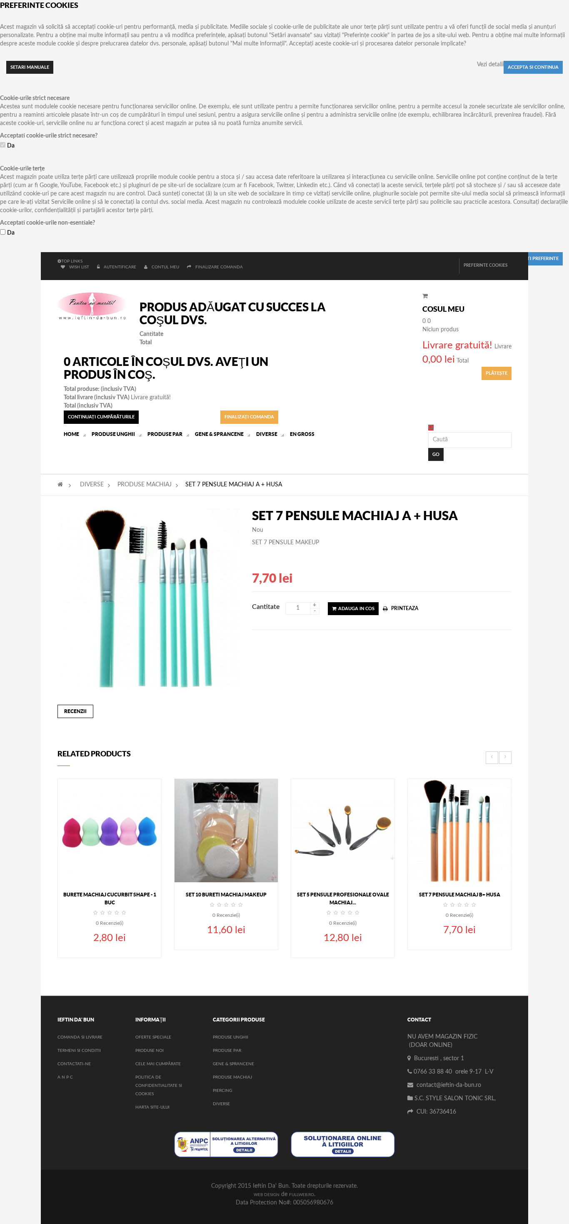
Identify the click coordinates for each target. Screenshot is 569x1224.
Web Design (267, 1195)
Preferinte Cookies (485, 265)
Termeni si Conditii (79, 1051)
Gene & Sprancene (233, 1064)
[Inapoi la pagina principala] (60, 485)
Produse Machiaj (232, 1077)
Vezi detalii (490, 65)
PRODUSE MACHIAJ (144, 485)
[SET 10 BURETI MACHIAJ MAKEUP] (226, 831)
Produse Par (227, 1051)
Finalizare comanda (219, 267)
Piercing (222, 1091)
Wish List (79, 267)
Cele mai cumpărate (158, 1064)
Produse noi (149, 1051)
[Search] (431, 428)
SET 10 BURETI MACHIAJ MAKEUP (226, 894)
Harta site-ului (152, 1107)
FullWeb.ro (301, 1195)
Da (11, 146)
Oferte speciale (153, 1037)
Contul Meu (165, 267)
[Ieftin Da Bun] (92, 306)
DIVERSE (92, 485)
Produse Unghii (230, 1037)
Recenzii (75, 711)
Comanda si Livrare (79, 1037)
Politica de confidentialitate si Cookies (158, 1085)
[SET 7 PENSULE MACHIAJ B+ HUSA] (459, 831)
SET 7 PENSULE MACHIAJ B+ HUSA (459, 894)
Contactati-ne (74, 1064)
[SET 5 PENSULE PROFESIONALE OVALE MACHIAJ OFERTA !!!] (342, 831)
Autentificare (120, 267)
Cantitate (266, 606)
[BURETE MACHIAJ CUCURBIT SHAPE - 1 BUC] (109, 831)
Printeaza (404, 608)
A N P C (65, 1077)
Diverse (221, 1104)
